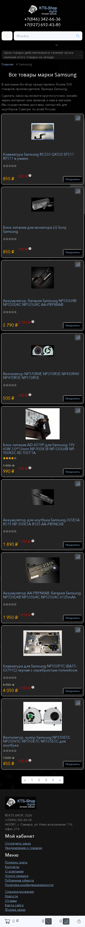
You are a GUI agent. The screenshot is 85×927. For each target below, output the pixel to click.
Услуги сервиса (16, 876)
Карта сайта (14, 905)
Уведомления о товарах (23, 848)
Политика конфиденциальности (29, 885)
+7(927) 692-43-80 (42, 24)
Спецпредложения (19, 892)
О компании (14, 871)
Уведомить (72, 179)
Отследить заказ (18, 843)
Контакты (12, 867)
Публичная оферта (19, 880)
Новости (11, 896)
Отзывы (11, 901)
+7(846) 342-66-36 (42, 19)
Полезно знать (16, 862)
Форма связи (15, 910)
